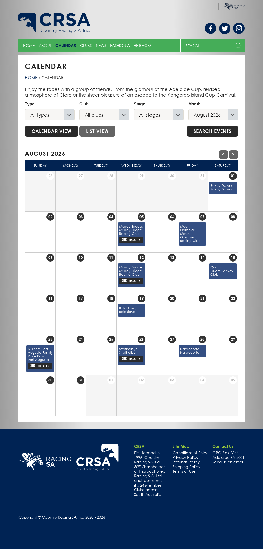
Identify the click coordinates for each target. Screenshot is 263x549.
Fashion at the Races (130, 45)
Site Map (181, 446)
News (101, 45)
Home (29, 45)
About (45, 45)
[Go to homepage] (97, 457)
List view (97, 131)
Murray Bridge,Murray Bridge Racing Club (131, 230)
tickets (135, 239)
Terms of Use (184, 471)
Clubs (86, 45)
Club (84, 104)
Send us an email (228, 462)
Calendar (65, 45)
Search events (212, 131)
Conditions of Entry (190, 452)
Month (194, 104)
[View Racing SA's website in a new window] (44, 462)
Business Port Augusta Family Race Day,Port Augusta (40, 354)
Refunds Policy (186, 462)
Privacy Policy (185, 457)
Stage (139, 104)
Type (29, 104)
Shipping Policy (186, 466)
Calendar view (51, 131)
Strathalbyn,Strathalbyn (128, 351)
